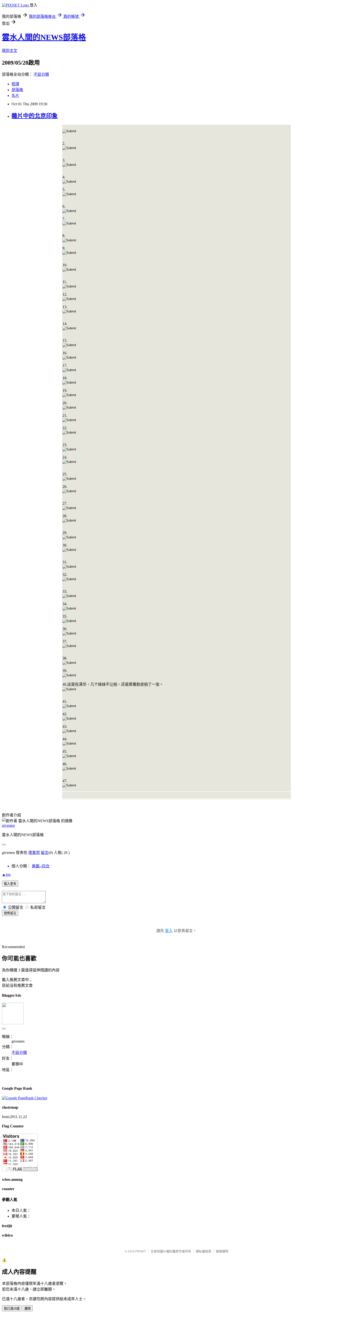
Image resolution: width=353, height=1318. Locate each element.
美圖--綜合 (40, 866)
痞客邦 (34, 853)
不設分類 (41, 74)
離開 (27, 1308)
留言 (45, 853)
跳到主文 (9, 51)
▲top (6, 874)
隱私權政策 (203, 1251)
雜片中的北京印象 (35, 116)
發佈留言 (10, 913)
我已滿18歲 (12, 1308)
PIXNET (140, 1251)
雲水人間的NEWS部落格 (44, 37)
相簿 (15, 84)
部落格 (17, 90)
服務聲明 (222, 1251)
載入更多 (10, 884)
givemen (8, 825)
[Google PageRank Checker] (24, 1098)
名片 (15, 95)
